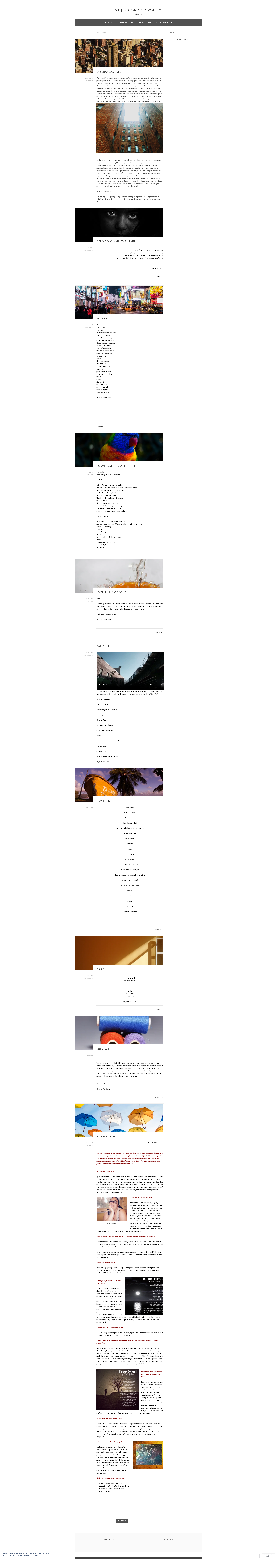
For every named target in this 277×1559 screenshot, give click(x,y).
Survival (103, 1049)
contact (151, 22)
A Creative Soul (108, 1136)
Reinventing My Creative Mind (108, 1486)
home (107, 22)
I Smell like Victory (111, 592)
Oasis (100, 969)
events (141, 22)
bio (115, 22)
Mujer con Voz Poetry (138, 10)
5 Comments (90, 474)
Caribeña (103, 646)
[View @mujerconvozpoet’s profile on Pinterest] (172, 1539)
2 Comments (90, 601)
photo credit (159, 276)
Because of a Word (111, 1452)
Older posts (122, 1521)
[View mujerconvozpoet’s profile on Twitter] (180, 39)
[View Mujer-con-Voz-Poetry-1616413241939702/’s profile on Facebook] (165, 1539)
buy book (123, 22)
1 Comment (90, 1145)
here (148, 199)
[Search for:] (182, 33)
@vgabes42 (110, 1491)
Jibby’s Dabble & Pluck (116, 1488)
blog (133, 22)
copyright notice (165, 22)
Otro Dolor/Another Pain (115, 241)
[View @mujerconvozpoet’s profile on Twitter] (167, 1539)
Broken (101, 318)
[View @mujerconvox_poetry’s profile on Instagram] (170, 1539)
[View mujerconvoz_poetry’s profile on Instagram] (182, 39)
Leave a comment (88, 80)
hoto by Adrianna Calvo (156, 1143)
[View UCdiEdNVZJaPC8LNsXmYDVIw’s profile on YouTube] (187, 39)
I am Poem (103, 801)
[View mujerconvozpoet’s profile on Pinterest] (185, 39)
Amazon (157, 199)
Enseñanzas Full (108, 71)
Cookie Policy (35, 1555)
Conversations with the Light (119, 466)
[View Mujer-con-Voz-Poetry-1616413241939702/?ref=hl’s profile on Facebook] (177, 39)
